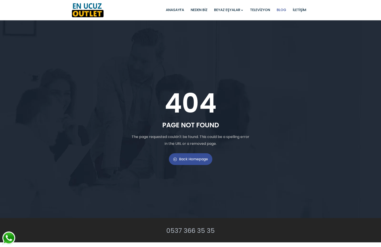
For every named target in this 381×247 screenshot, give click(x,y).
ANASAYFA (175, 9)
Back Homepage (193, 159)
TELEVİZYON (260, 9)
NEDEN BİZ (199, 9)
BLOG (281, 9)
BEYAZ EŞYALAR (227, 9)
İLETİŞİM (299, 9)
